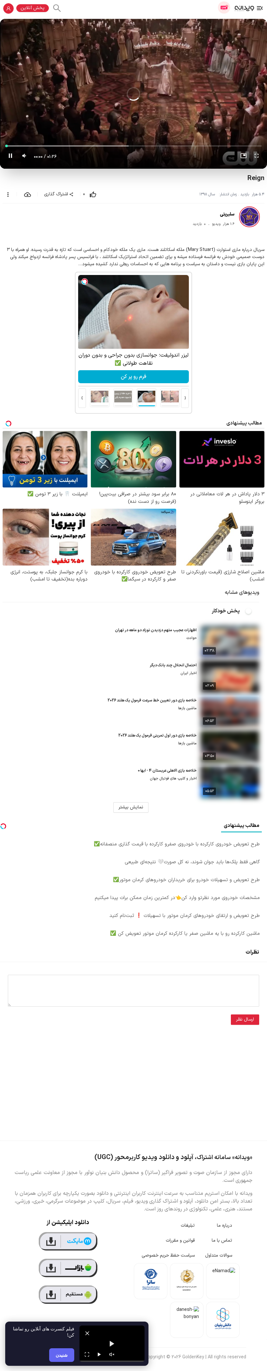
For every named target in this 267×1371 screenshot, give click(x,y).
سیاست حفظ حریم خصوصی (168, 1255)
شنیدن (62, 1355)
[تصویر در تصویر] (243, 156)
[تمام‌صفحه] (256, 156)
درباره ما (224, 1225)
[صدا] (112, 1354)
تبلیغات (188, 1225)
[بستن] (87, 1333)
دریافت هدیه (133, 377)
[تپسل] (84, 281)
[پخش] (99, 1354)
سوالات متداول (218, 1255)
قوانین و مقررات (180, 1240)
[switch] (252, 611)
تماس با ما (222, 1240)
